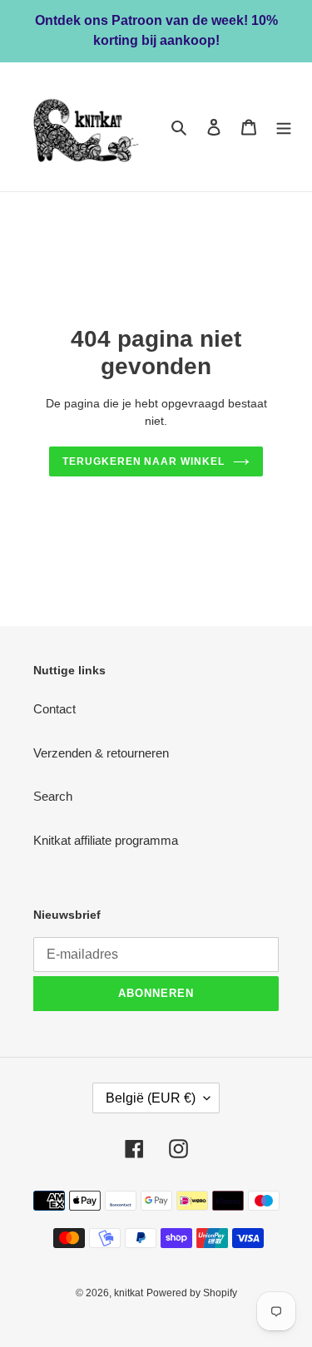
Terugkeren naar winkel (143, 461)
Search (52, 796)
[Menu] (283, 127)
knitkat (128, 1293)
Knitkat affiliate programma (105, 840)
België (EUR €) (151, 1098)
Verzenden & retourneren (101, 753)
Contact (54, 709)
